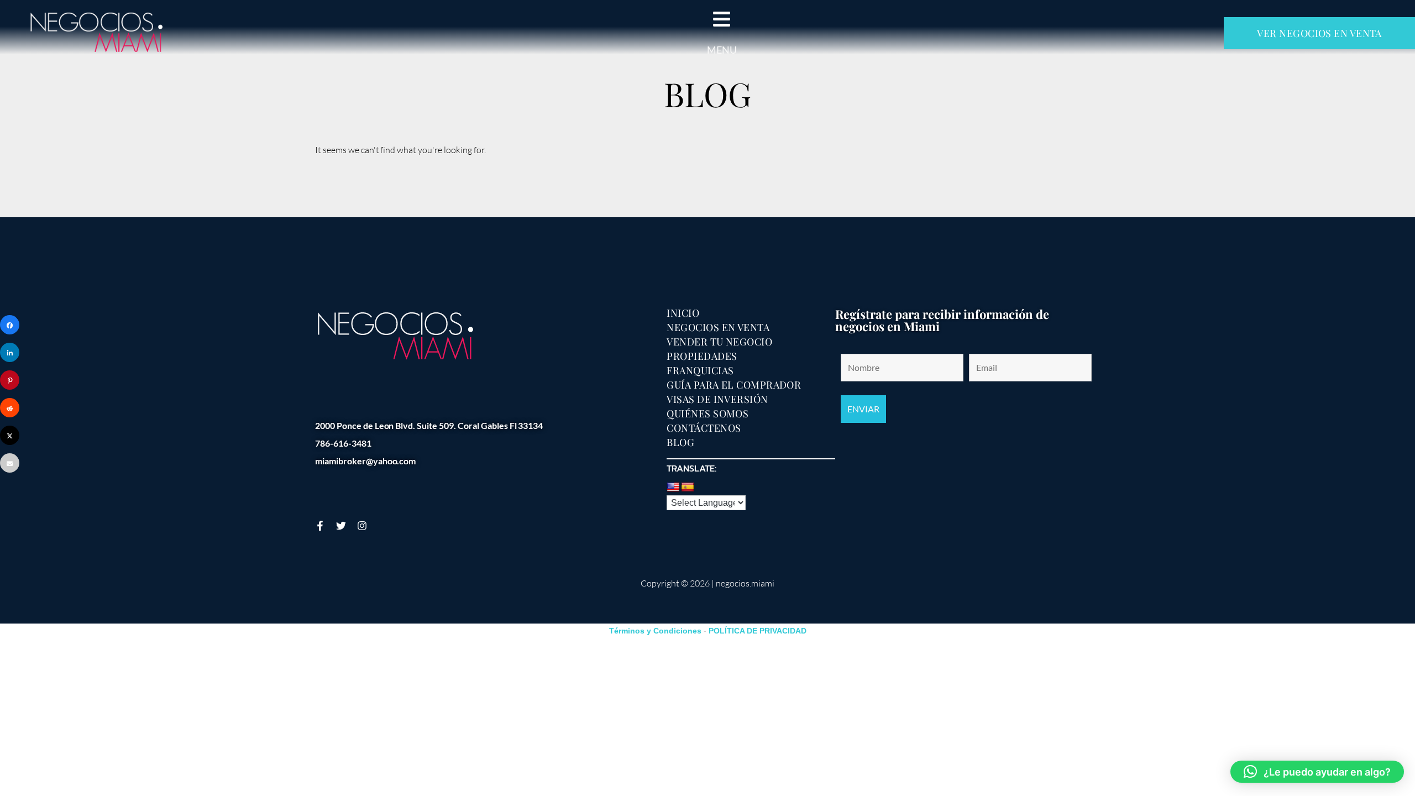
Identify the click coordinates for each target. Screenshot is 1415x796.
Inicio (683, 313)
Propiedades (702, 356)
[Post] (9, 435)
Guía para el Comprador (734, 385)
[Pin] (9, 380)
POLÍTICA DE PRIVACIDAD (757, 630)
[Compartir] (9, 324)
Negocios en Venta (718, 327)
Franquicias (700, 370)
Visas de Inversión (717, 399)
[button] (1317, 772)
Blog (680, 442)
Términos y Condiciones (655, 630)
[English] (673, 487)
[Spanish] (687, 487)
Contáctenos (704, 428)
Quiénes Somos (707, 413)
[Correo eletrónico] (9, 463)
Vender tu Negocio (719, 342)
